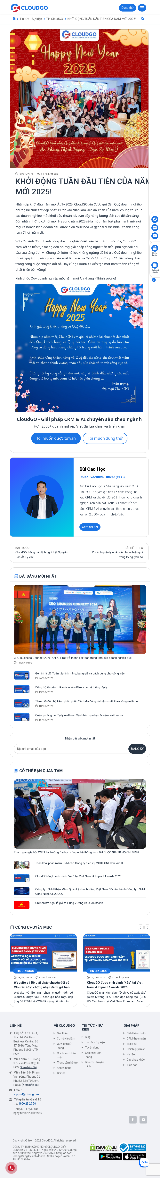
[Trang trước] (141, 927)
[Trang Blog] (14, 19)
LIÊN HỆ (16, 1025)
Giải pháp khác (136, 1059)
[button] (142, 19)
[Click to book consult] (154, 248)
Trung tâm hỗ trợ (67, 1062)
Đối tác (61, 1073)
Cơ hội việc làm (66, 1038)
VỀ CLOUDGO (64, 1025)
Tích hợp (132, 1064)
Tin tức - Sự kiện (31, 19)
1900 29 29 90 (27, 1103)
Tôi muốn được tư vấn (56, 438)
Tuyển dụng (92, 1047)
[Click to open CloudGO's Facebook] (154, 219)
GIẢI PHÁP (131, 1025)
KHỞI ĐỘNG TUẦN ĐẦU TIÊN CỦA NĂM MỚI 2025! (101, 19)
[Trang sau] (147, 927)
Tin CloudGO (54, 19)
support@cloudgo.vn (26, 1094)
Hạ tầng (131, 1054)
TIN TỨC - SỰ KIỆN (92, 1027)
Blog (88, 1037)
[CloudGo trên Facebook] (133, 1120)
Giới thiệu (62, 1033)
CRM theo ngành (137, 1038)
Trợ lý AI (132, 1043)
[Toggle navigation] (142, 8)
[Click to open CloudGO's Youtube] (154, 235)
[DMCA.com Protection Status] (104, 1147)
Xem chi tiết (90, 527)
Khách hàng (64, 1067)
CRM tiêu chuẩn (136, 1033)
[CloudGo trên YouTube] (143, 1120)
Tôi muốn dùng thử (105, 438)
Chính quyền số (136, 1049)
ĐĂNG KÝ (137, 749)
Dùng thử (127, 8)
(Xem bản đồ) (28, 1067)
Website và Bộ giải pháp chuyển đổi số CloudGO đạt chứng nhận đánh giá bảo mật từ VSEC (42, 987)
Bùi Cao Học (92, 469)
